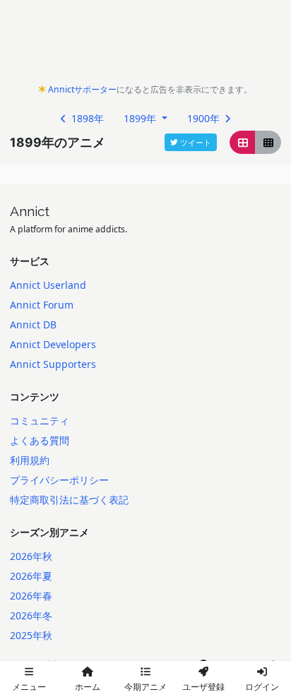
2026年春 (31, 595)
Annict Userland (48, 285)
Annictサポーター (82, 89)
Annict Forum (41, 304)
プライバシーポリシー (59, 480)
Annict (29, 211)
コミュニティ (39, 420)
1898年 (86, 118)
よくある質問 (39, 440)
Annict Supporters (53, 364)
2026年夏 (31, 576)
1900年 (204, 118)
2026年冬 (31, 615)
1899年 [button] (141, 118)
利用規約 (29, 460)
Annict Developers (53, 344)
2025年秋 (31, 635)
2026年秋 (31, 556)
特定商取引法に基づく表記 (69, 499)
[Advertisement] (145, 45)
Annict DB (33, 324)
